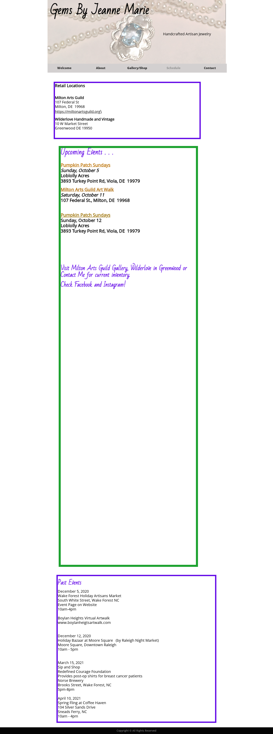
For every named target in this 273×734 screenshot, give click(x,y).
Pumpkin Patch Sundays (85, 215)
